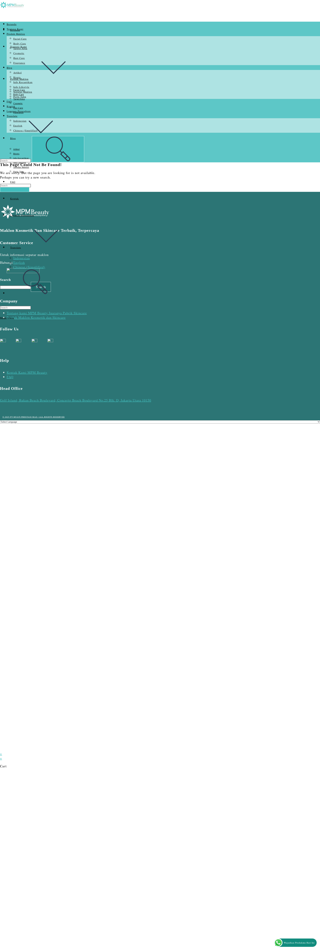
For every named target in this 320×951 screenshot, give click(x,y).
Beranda (11, 24)
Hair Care (19, 58)
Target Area (20, 48)
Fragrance (19, 62)
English (19, 262)
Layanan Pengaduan (19, 111)
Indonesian (21, 258)
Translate (12, 116)
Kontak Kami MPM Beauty (27, 372)
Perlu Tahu (19, 96)
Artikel (17, 72)
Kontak (11, 106)
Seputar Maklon (22, 91)
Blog (9, 67)
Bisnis (17, 77)
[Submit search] (58, 149)
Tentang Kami (15, 29)
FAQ (9, 101)
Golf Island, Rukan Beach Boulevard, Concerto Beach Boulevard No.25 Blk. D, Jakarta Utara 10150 (75, 400)
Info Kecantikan (22, 82)
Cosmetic (18, 53)
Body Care (19, 43)
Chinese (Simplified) (29, 267)
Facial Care (20, 38)
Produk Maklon (16, 33)
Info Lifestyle (21, 87)
